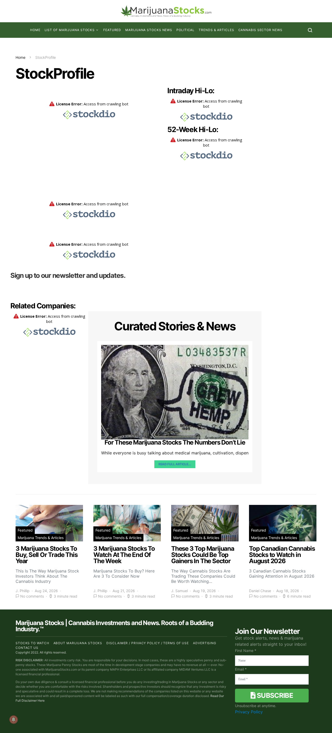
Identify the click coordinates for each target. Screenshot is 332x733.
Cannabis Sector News (260, 30)
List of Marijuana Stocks (70, 30)
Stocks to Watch (32, 643)
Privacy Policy (249, 711)
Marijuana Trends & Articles (41, 537)
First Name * (245, 650)
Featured (112, 30)
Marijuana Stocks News (148, 30)
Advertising (204, 643)
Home (35, 30)
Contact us (27, 648)
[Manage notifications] (13, 719)
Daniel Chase (260, 591)
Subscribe (274, 695)
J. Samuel (179, 591)
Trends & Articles (216, 30)
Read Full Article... (174, 464)
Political (185, 30)
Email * (241, 669)
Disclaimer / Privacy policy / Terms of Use (147, 643)
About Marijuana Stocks (77, 643)
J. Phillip (23, 591)
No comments (32, 596)
